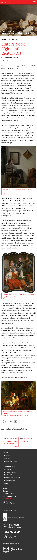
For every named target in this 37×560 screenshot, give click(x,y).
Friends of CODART (10, 472)
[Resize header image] (34, 28)
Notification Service (10, 496)
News (5, 488)
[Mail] (16, 421)
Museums (7, 456)
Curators (7, 458)
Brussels (13, 355)
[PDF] (10, 421)
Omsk (21, 355)
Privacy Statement (9, 480)
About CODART (10, 466)
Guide (6, 453)
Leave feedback (6, 429)
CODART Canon (9, 494)
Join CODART (8, 475)
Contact (6, 483)
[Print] (4, 421)
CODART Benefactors (11, 499)
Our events (7, 469)
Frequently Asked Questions (12, 477)
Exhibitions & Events (10, 461)
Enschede (6, 355)
